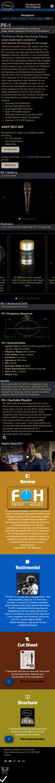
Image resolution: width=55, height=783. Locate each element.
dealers (23, 157)
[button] (52, 6)
